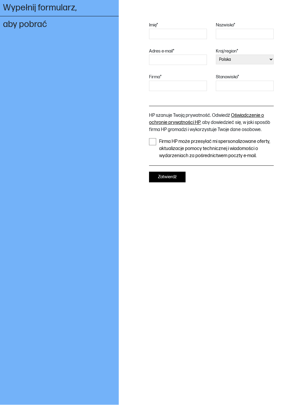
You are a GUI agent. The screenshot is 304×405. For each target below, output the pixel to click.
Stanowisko (227, 76)
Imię (153, 25)
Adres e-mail (161, 51)
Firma (155, 76)
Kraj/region (227, 51)
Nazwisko (225, 25)
